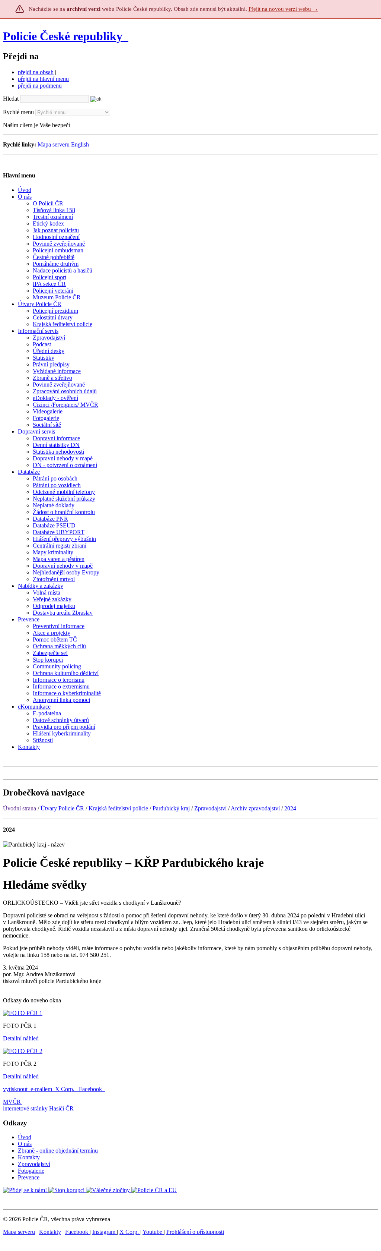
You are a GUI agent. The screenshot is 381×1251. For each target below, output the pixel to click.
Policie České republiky (62, 36)
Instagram (104, 1232)
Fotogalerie (31, 1171)
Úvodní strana (19, 808)
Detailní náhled (21, 1038)
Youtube (153, 1232)
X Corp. (65, 1089)
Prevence (28, 1177)
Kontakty (29, 1157)
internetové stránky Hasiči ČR (38, 1108)
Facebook (91, 1089)
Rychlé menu (18, 112)
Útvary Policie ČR (62, 808)
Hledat (11, 98)
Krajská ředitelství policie (118, 808)
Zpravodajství (210, 808)
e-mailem (41, 1089)
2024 (290, 808)
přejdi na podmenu (40, 85)
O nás (25, 1144)
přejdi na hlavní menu (43, 79)
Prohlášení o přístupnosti (195, 1232)
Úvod (24, 1137)
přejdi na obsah (36, 72)
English (80, 144)
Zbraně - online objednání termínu (58, 1150)
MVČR (12, 1102)
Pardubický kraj (171, 808)
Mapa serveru (54, 144)
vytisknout (15, 1089)
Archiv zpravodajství (255, 808)
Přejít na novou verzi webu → (283, 9)
